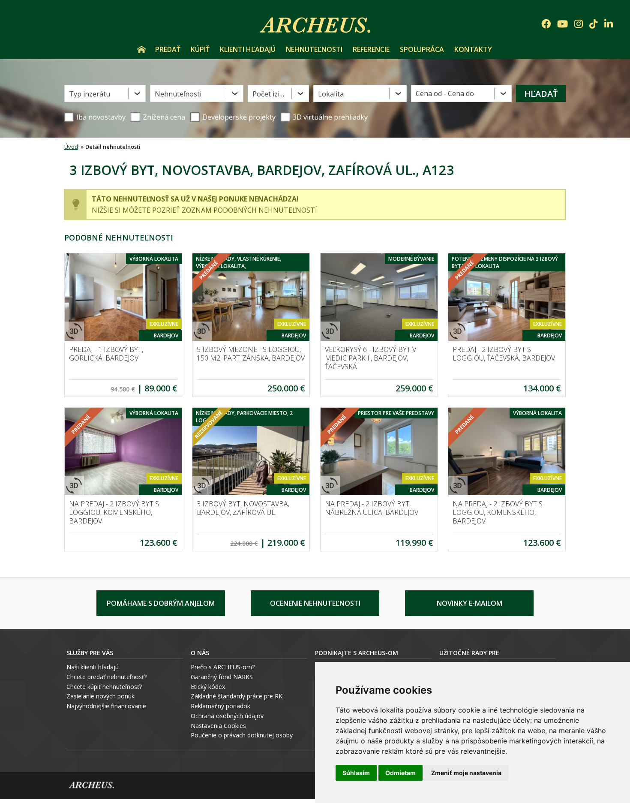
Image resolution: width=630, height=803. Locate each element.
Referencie (371, 49)
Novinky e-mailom (469, 603)
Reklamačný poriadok (220, 706)
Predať (167, 49)
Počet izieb (270, 94)
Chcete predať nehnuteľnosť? (106, 677)
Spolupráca (422, 49)
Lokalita (331, 94)
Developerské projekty (239, 117)
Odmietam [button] (400, 772)
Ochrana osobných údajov (227, 716)
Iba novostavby (101, 117)
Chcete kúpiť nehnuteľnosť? (104, 687)
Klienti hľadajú (248, 49)
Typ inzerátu (89, 94)
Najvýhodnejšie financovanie (106, 706)
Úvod (141, 49)
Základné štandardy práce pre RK (236, 696)
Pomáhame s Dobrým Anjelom (161, 603)
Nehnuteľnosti (314, 49)
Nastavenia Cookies (218, 726)
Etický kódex (208, 687)
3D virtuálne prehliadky (330, 117)
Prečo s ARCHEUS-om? (223, 667)
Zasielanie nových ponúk (100, 696)
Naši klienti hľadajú (92, 667)
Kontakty (473, 49)
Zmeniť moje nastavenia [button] (466, 772)
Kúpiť (200, 49)
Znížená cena (164, 117)
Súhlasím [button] (356, 772)
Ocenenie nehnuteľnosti (315, 603)
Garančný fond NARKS (222, 677)
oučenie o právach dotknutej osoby (244, 735)
